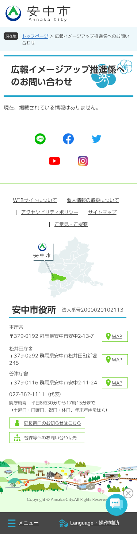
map (117, 336)
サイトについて (35, 200)
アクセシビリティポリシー (49, 212)
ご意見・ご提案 (71, 224)
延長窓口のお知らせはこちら (52, 423)
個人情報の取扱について (93, 200)
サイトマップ (102, 212)
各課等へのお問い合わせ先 (50, 437)
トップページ (35, 36)
